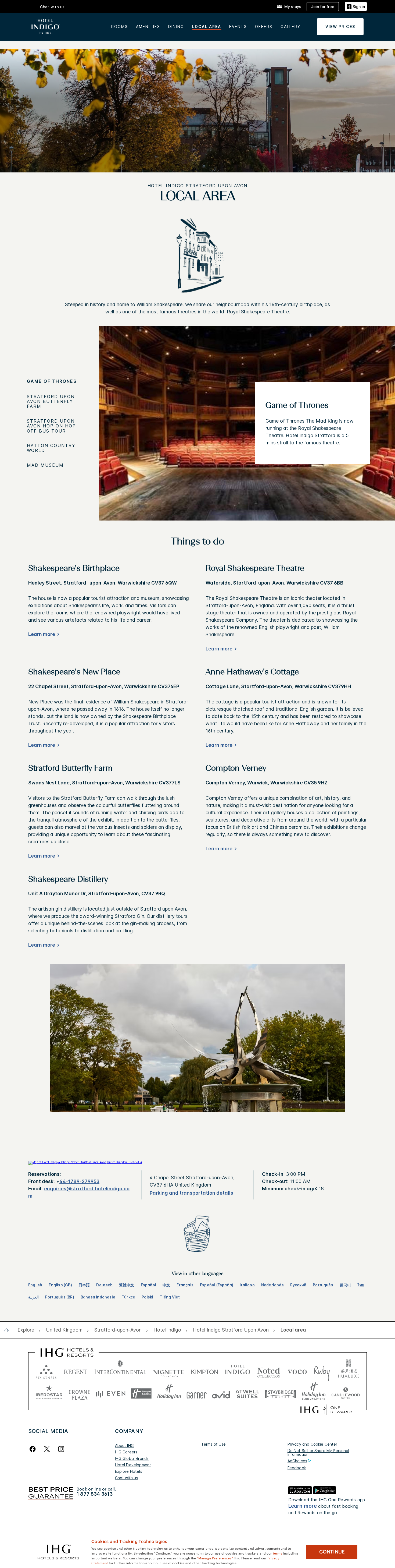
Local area (206, 26)
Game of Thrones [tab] (52, 381)
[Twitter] (47, 1449)
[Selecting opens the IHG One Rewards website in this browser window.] (326, 1409)
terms (277, 1553)
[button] (356, 6)
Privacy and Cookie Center (312, 1444)
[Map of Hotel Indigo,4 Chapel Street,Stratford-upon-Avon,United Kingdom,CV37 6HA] (85, 1162)
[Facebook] (34, 1449)
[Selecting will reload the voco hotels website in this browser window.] (297, 1370)
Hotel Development (133, 1465)
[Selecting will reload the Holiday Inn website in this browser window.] (169, 1393)
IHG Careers (126, 1452)
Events (238, 26)
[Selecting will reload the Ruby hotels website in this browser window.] (322, 1370)
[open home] (8, 1330)
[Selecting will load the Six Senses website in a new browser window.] (46, 1370)
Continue (332, 1551)
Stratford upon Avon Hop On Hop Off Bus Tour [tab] (51, 426)
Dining (176, 26)
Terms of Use (213, 1444)
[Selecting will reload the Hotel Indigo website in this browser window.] (237, 1370)
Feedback (297, 1468)
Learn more (302, 1506)
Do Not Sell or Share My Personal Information (318, 1452)
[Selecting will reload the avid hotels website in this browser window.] (221, 1393)
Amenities (148, 26)
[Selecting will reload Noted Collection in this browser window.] (268, 1370)
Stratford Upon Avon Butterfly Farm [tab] (51, 401)
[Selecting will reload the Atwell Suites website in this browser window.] (247, 1393)
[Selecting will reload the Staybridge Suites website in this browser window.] (280, 1393)
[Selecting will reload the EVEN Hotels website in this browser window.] (110, 1393)
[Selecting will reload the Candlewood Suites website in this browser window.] (345, 1393)
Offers (263, 26)
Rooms (119, 26)
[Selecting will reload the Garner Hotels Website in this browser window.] (196, 1393)
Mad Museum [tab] (45, 465)
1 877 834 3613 (95, 1493)
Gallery (290, 26)
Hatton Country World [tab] (51, 448)
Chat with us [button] (52, 7)
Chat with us (126, 1477)
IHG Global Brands (132, 1458)
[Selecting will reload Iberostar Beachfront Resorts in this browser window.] (49, 1393)
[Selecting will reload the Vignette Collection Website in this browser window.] (168, 1370)
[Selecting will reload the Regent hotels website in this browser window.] (75, 1370)
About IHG (124, 1445)
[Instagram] (61, 1449)
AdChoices (297, 1461)
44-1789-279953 (79, 1181)
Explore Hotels (128, 1471)
